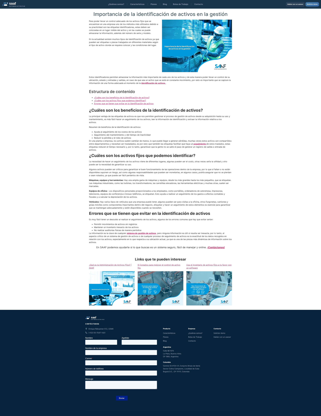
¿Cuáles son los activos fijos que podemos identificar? (120, 100)
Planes (154, 4)
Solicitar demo (312, 4)
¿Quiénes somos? (116, 4)
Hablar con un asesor (295, 4)
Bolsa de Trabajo (180, 4)
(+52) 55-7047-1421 (97, 333)
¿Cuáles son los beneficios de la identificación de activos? (121, 97)
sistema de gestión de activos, (142, 233)
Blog (165, 4)
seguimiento (199, 144)
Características (137, 4)
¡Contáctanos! (216, 247)
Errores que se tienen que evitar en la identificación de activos (123, 103)
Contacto (198, 4)
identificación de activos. (153, 83)
